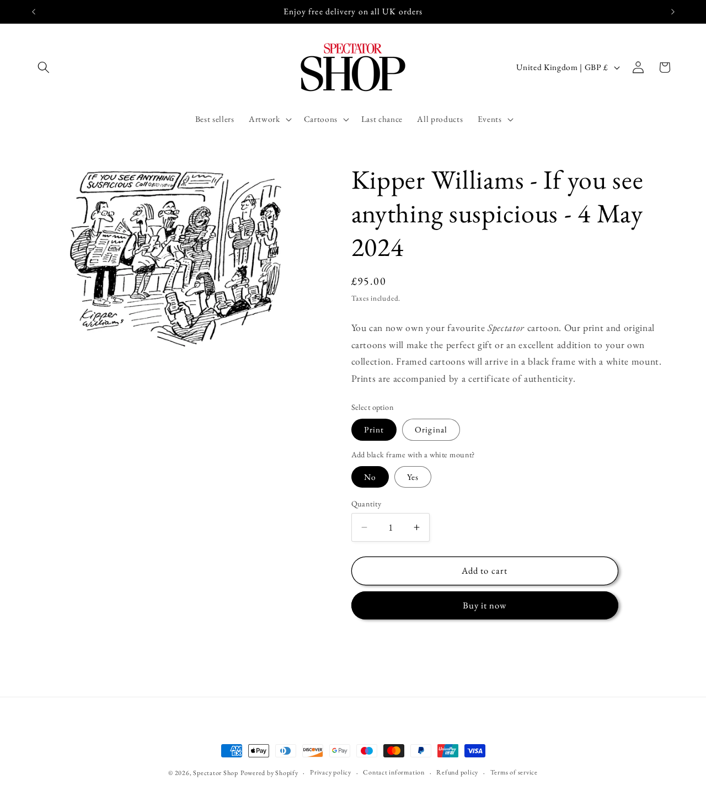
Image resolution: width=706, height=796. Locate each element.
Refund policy (457, 771)
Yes (413, 477)
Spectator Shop (215, 772)
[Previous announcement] (34, 11)
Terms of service (514, 771)
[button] (43, 67)
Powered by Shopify (269, 772)
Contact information (394, 771)
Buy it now (485, 605)
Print (374, 429)
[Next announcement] (673, 11)
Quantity (366, 504)
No (370, 477)
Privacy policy (330, 771)
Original (431, 429)
